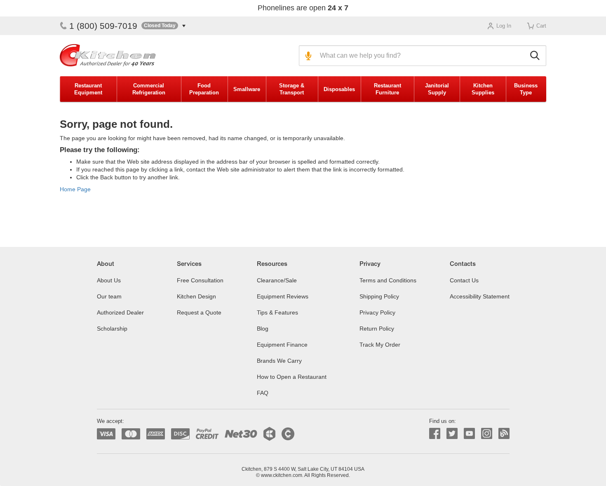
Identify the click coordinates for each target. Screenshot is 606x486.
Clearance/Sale (277, 280)
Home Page (75, 189)
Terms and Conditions (387, 280)
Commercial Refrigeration (148, 89)
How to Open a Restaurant (291, 376)
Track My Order (379, 344)
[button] (163, 26)
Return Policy (376, 328)
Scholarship (112, 328)
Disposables (339, 89)
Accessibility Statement (480, 296)
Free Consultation (200, 280)
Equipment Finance (282, 344)
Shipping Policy (379, 296)
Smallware (246, 89)
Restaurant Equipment (88, 89)
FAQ (262, 393)
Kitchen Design (196, 296)
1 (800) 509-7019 (103, 26)
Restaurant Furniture (387, 89)
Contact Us (464, 280)
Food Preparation (204, 89)
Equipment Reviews (282, 296)
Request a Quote (199, 312)
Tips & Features (277, 312)
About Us (109, 280)
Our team (109, 296)
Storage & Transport (291, 89)
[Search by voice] (307, 55)
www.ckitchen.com (281, 475)
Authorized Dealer (120, 312)
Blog (262, 328)
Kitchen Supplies (483, 89)
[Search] (536, 55)
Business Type (526, 89)
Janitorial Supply (437, 89)
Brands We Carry (279, 360)
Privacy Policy (377, 312)
